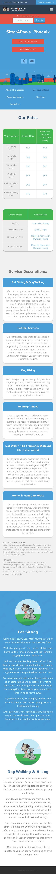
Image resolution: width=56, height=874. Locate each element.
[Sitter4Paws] (14, 9)
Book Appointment (28, 49)
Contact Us (15, 104)
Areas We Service (15, 97)
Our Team (41, 97)
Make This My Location (28, 41)
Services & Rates (41, 89)
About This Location (15, 89)
